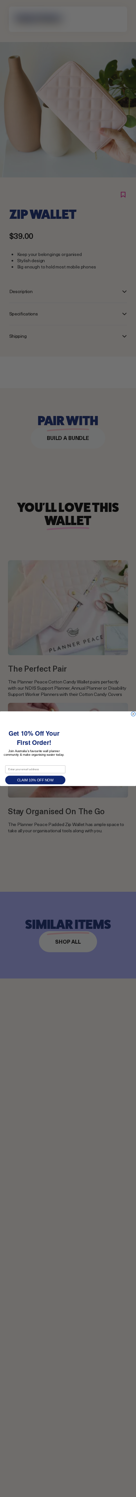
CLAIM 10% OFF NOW (35, 780)
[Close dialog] (133, 714)
